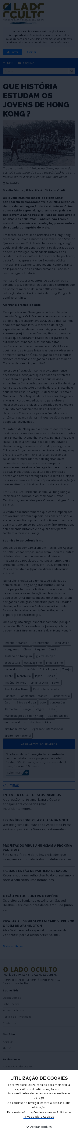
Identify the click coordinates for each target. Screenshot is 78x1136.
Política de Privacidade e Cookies (47, 1114)
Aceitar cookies (41, 1127)
